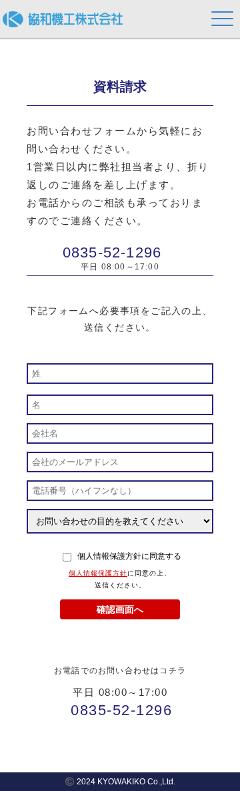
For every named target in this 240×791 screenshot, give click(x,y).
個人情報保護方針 (98, 573)
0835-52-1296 (112, 252)
